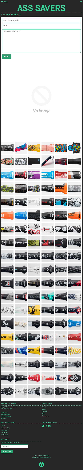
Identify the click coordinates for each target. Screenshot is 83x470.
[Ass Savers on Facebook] (46, 426)
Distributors (45, 416)
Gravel (3, 425)
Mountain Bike (5, 428)
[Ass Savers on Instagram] (49, 426)
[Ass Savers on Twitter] (43, 426)
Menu (5, 1)
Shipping (44, 407)
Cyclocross (4, 435)
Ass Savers (47, 457)
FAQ (43, 413)
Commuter (4, 432)
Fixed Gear (4, 430)
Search (44, 409)
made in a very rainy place (41, 455)
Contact (44, 411)
